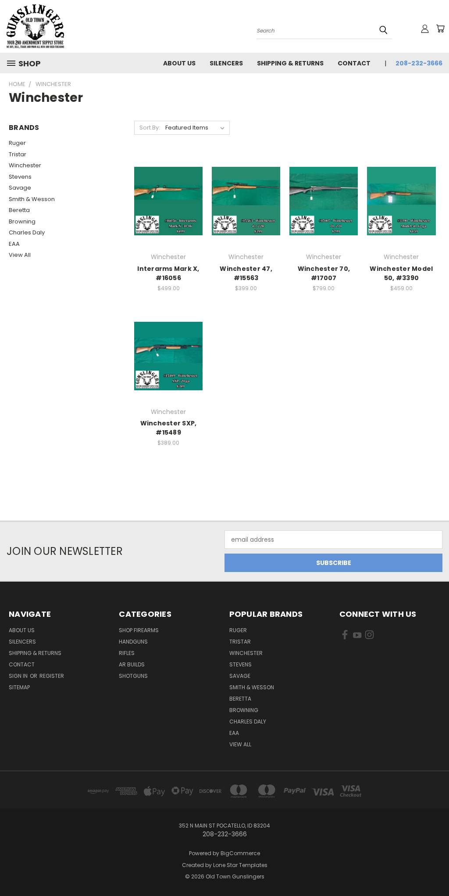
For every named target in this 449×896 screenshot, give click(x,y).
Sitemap (19, 687)
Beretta (19, 210)
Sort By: (149, 127)
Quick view (168, 183)
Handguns (133, 641)
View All (20, 255)
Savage (20, 188)
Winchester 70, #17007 (324, 273)
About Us (179, 63)
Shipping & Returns (290, 63)
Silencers (226, 63)
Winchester (25, 165)
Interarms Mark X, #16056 (168, 273)
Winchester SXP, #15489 (168, 428)
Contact (354, 63)
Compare (165, 200)
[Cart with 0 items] (440, 28)
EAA (14, 244)
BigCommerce (240, 853)
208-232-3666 (419, 63)
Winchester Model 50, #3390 (401, 273)
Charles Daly (27, 232)
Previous (435, 868)
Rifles (127, 653)
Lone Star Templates (240, 865)
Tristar (17, 154)
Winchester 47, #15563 (246, 273)
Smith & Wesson (32, 199)
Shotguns (133, 676)
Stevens (20, 177)
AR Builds (132, 664)
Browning (22, 221)
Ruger (17, 143)
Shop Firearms (139, 630)
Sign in (19, 676)
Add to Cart (168, 216)
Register (51, 676)
